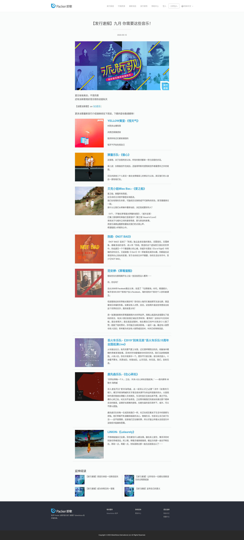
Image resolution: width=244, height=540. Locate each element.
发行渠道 (110, 6)
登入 (164, 6)
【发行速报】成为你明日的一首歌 (100, 488)
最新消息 (132, 6)
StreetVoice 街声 (112, 513)
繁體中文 (166, 517)
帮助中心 (155, 6)
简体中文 (187, 6)
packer (69, 6)
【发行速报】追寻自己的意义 (147, 488)
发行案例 (143, 6)
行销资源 (121, 6)
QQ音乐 (97, 106)
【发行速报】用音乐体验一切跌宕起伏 (102, 476)
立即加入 (174, 6)
